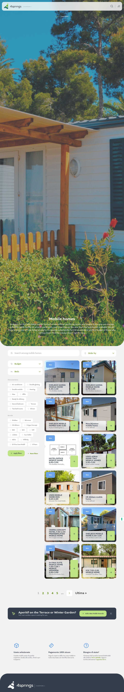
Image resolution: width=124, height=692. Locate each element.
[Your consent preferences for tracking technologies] (121, 519)
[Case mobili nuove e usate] (17, 6)
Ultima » (81, 593)
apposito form (101, 660)
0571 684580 (96, 658)
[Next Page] (69, 593)
